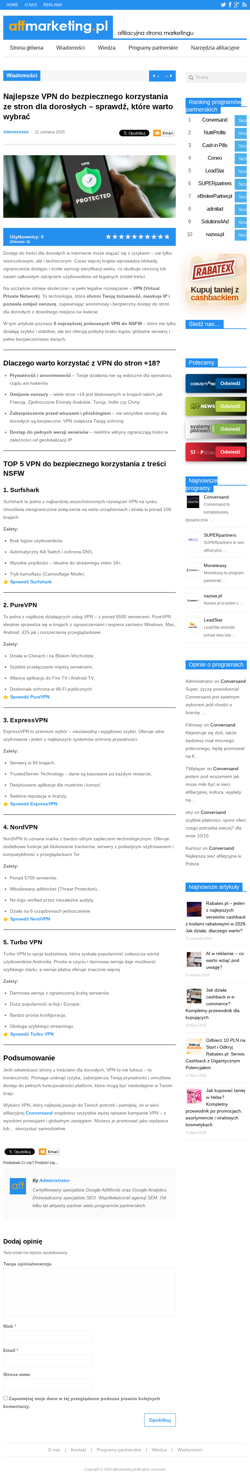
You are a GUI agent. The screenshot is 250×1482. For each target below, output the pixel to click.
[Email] (163, 133)
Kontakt (78, 1449)
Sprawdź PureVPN (29, 696)
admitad (215, 209)
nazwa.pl (215, 234)
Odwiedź (230, 383)
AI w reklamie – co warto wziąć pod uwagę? (225, 960)
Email (9, 1350)
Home (12, 5)
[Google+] (237, 5)
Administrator (16, 132)
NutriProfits (215, 132)
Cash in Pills (214, 145)
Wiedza (107, 48)
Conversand (214, 120)
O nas (31, 5)
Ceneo (215, 158)
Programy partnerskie (153, 48)
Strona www (16, 1374)
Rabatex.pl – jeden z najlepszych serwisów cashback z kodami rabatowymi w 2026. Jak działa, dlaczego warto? (216, 917)
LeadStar (214, 170)
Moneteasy (215, 565)
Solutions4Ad (215, 221)
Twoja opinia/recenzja (27, 1263)
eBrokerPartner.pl (214, 196)
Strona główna (26, 48)
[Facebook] (230, 5)
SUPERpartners (214, 183)
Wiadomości (70, 48)
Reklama (52, 5)
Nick (8, 1326)
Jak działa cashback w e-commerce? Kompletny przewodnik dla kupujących (213, 1003)
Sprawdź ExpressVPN (33, 803)
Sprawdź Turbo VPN (32, 1034)
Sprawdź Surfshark (31, 581)
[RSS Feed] (244, 5)
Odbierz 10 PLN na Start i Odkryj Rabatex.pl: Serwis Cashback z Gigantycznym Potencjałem (215, 1054)
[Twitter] (223, 5)
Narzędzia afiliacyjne (215, 48)
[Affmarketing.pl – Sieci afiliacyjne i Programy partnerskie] (100, 36)
